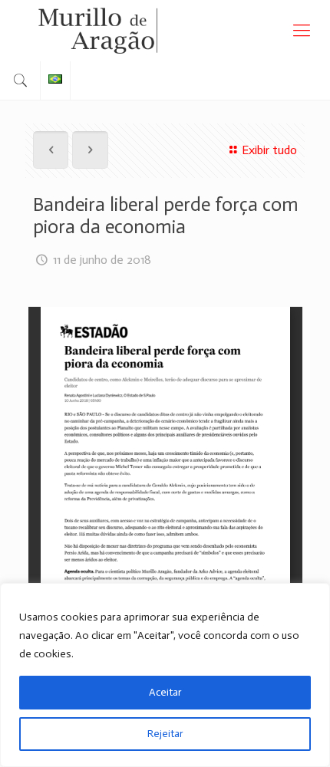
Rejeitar (165, 733)
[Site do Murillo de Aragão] (165, 31)
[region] (165, 675)
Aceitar (165, 692)
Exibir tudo (269, 150)
